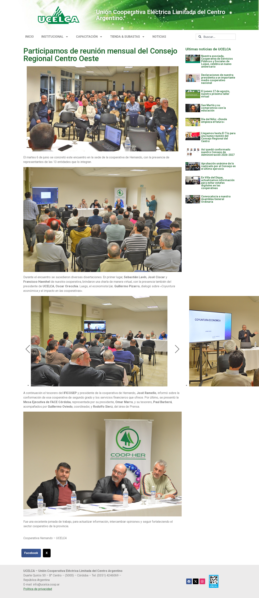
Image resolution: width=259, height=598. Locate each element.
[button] (27, 349)
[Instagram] (202, 581)
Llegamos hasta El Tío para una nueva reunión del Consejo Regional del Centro (218, 137)
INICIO (29, 36)
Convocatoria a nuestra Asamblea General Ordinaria (216, 199)
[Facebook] (189, 581)
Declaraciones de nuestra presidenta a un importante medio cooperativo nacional (218, 78)
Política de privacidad (37, 589)
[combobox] (216, 37)
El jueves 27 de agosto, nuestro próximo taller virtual (215, 94)
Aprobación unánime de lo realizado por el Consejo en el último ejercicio (218, 166)
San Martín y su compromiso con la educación (213, 108)
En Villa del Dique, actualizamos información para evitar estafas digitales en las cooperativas (218, 183)
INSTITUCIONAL (52, 36)
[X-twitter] (196, 581)
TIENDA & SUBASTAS (125, 36)
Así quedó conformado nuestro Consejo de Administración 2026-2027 (218, 152)
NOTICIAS (159, 36)
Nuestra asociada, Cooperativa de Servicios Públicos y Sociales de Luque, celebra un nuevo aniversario (217, 61)
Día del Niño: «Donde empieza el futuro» (214, 120)
